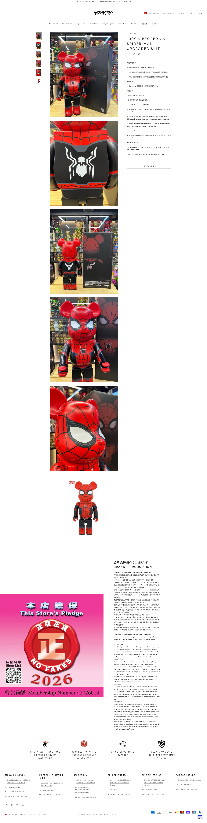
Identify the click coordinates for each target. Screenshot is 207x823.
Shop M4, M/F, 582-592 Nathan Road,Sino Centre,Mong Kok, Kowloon (120, 782)
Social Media (122, 24)
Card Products (67, 24)
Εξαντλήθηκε (149, 166)
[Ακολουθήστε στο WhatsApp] (23, 805)
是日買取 (155, 24)
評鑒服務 (145, 24)
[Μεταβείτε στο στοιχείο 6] (39, 81)
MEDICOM (132, 34)
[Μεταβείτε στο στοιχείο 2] (39, 45)
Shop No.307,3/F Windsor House (189, 780)
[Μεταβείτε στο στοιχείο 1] (39, 36)
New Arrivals (53, 24)
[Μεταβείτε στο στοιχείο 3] (39, 54)
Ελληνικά (180, 13)
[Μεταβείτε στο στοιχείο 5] (39, 72)
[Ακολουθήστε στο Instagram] (12, 805)
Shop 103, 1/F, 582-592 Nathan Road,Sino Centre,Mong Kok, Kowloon (154, 782)
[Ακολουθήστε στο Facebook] (6, 805)
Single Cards (80, 24)
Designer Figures (108, 24)
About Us (134, 24)
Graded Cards (93, 24)
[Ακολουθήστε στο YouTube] (17, 805)
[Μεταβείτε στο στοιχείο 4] (39, 63)
